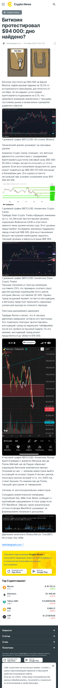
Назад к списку (13, 12)
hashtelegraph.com (12, 544)
